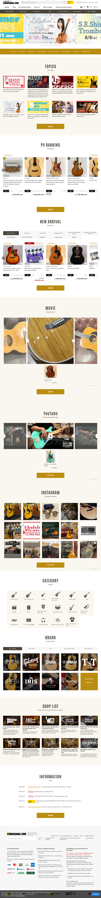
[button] (40, 45)
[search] (64, 2)
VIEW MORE (50, 126)
